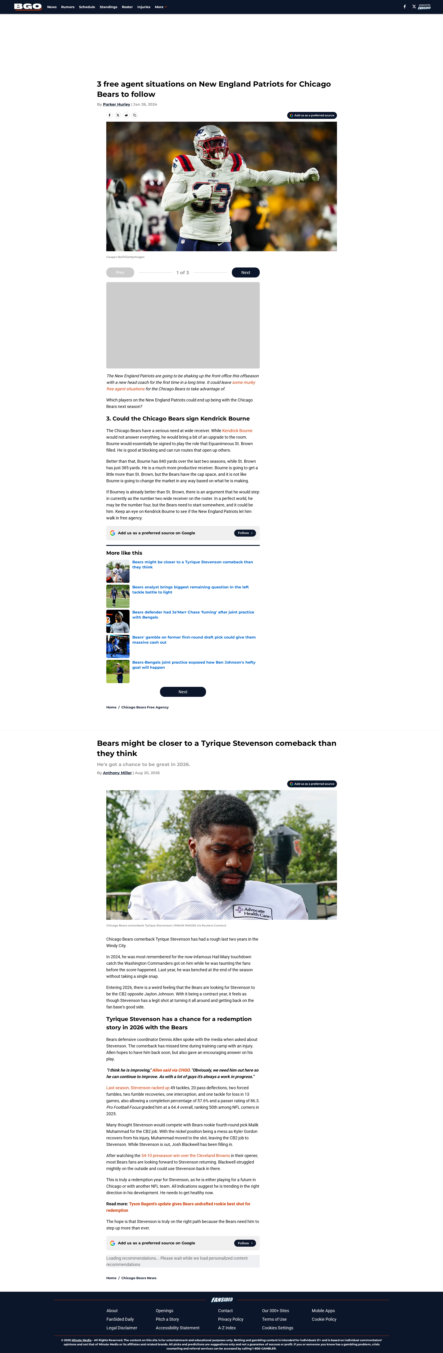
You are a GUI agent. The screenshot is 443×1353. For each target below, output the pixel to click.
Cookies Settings (277, 1327)
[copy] (134, 115)
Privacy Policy (230, 1319)
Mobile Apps (323, 1310)
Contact (225, 1310)
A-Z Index (227, 1327)
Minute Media (81, 1340)
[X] (414, 6)
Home (111, 707)
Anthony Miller (117, 773)
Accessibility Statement (178, 1327)
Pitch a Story (167, 1319)
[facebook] (405, 6)
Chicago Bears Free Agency (145, 707)
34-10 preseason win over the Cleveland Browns (185, 1155)
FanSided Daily (120, 1319)
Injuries (143, 7)
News (52, 7)
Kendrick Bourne (237, 430)
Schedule (87, 7)
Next (245, 272)
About (112, 1310)
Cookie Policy (324, 1319)
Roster (127, 7)
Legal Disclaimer (122, 1327)
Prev (120, 272)
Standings (108, 7)
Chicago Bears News (138, 1278)
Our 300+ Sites (275, 1310)
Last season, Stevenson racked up (138, 1087)
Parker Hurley (116, 104)
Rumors (67, 7)
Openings (164, 1310)
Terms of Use (274, 1319)
